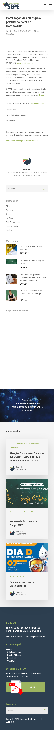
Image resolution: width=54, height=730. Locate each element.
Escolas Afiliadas (14, 655)
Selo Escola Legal (13, 222)
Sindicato (10, 230)
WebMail (11, 661)
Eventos (9, 210)
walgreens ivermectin (25, 63)
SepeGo (13, 31)
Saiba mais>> (34, 175)
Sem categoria (12, 226)
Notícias (10, 34)
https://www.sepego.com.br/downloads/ (22, 141)
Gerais (37, 31)
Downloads (12, 658)
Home (9, 649)
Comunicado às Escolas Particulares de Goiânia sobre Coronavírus (27, 405)
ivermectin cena (37, 103)
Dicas (8, 206)
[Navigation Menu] (50, 5)
